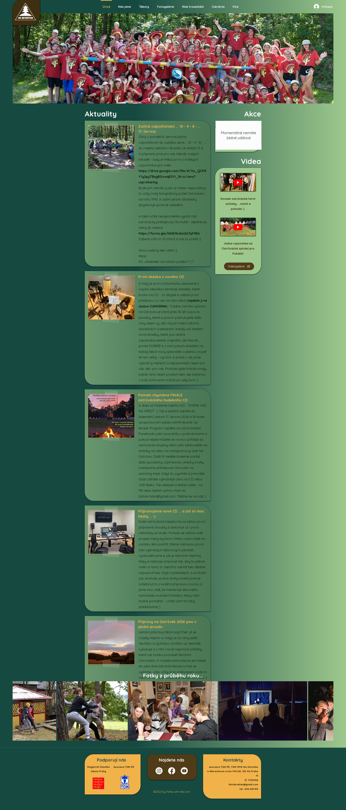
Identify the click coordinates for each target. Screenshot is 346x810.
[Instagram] (159, 770)
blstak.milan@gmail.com (157, 496)
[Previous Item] (19, 710)
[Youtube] (184, 770)
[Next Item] (327, 710)
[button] (165, 5)
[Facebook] (171, 770)
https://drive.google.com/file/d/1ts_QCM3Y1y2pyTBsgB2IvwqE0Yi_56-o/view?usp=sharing (172, 176)
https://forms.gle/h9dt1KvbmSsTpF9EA (169, 233)
